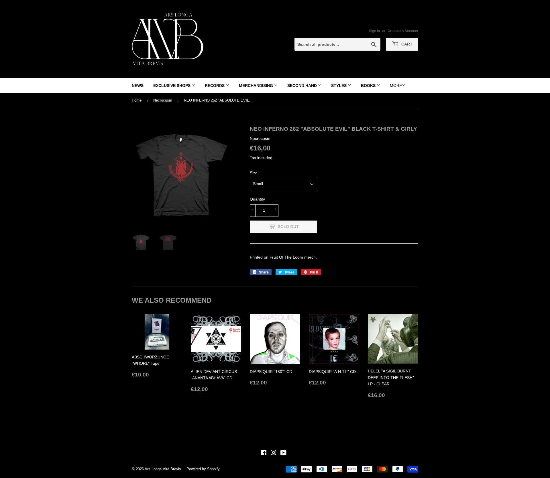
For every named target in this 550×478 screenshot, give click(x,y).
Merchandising (256, 85)
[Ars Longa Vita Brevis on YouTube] (283, 453)
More (396, 85)
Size (254, 172)
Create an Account (403, 31)
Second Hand (302, 85)
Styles (339, 85)
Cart (406, 44)
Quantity (257, 199)
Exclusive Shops (172, 85)
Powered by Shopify (203, 469)
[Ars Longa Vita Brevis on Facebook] (264, 453)
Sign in (374, 31)
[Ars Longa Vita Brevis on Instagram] (273, 453)
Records (215, 85)
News (138, 85)
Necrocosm (162, 100)
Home (137, 100)
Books (369, 85)
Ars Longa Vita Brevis (163, 469)
